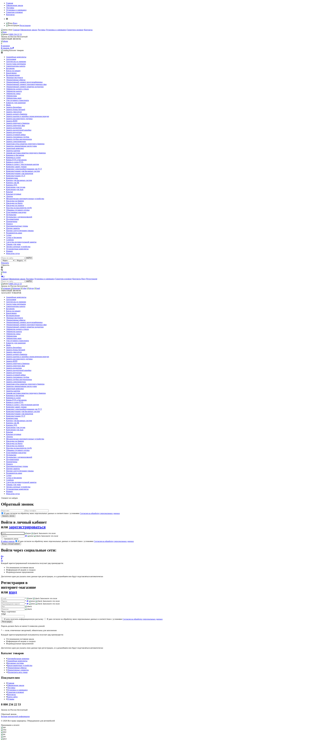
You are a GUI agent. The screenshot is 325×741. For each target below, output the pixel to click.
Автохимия (11, 59)
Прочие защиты (13, 228)
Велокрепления (13, 75)
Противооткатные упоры (17, 226)
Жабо (8, 105)
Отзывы (10, 699)
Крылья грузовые (13, 194)
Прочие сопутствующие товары (20, 230)
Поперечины (11, 221)
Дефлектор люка (13, 93)
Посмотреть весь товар (18, 672)
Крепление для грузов (15, 187)
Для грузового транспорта (17, 100)
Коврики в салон (13, 157)
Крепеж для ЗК (12, 183)
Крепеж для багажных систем (19, 180)
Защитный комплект (15, 148)
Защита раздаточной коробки (18, 130)
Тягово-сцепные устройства (18, 246)
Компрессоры (12, 178)
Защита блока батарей (15, 109)
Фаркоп (9, 251)
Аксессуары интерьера (16, 64)
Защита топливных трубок (17, 137)
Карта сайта (12, 697)
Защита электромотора (16, 141)
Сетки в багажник (14, 237)
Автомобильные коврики (18, 658)
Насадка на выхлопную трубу (19, 208)
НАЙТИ (29, 258)
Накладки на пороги (15, 205)
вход (13, 592)
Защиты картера (13, 151)
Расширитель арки (14, 233)
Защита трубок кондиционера (19, 139)
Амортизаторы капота (15, 66)
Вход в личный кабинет (11, 544)
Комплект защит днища (16, 167)
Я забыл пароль (7, 541)
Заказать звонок (8, 516)
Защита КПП (11, 121)
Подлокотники (12, 219)
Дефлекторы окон (13, 98)
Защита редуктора (14, 132)
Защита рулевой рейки (16, 135)
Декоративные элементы (18, 670)
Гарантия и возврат (14, 12)
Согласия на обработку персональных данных (100, 513)
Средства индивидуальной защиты (21, 242)
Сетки (8, 235)
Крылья (9, 192)
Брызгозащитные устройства (19, 665)
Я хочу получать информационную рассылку (23, 619)
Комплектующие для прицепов (19, 173)
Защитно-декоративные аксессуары (21, 146)
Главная (9, 3)
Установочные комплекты (17, 249)
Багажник (10, 68)
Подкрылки (11, 214)
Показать (5, 263)
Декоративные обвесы (15, 80)
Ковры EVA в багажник (16, 160)
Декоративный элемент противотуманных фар (26, 84)
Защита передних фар (15, 125)
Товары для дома (13, 244)
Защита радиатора (14, 128)
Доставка (10, 8)
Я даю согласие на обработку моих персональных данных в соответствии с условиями (62, 513)
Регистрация (25, 25)
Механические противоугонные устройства (25, 198)
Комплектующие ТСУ (15, 176)
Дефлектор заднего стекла (17, 89)
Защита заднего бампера (16, 114)
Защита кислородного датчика (19, 119)
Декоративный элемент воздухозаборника (24, 82)
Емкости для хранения (16, 103)
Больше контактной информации (15, 716)
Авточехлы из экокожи (16, 61)
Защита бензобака (14, 107)
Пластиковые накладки (16, 212)
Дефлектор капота (14, 91)
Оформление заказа (14, 5)
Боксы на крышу (13, 71)
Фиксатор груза (13, 253)
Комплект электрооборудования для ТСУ (24, 169)
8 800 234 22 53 (15, 34)
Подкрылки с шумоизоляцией (19, 217)
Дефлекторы (11, 96)
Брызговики (11, 73)
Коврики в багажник (15, 155)
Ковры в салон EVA (14, 162)
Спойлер (10, 240)
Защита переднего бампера (17, 123)
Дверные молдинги (14, 77)
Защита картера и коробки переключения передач (27, 116)
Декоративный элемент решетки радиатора (25, 87)
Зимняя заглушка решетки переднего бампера (26, 153)
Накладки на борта (14, 203)
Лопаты (9, 196)
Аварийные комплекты (16, 57)
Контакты (10, 14)
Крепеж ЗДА (11, 185)
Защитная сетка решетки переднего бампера (25, 144)
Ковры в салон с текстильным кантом (22, 164)
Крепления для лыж (14, 189)
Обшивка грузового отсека (17, 210)
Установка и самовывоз (16, 10)
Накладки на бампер (15, 201)
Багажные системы (15, 663)
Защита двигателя (14, 112)
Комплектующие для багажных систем (23, 171)
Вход (15, 23)
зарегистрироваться (27, 527)
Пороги (9, 224)
